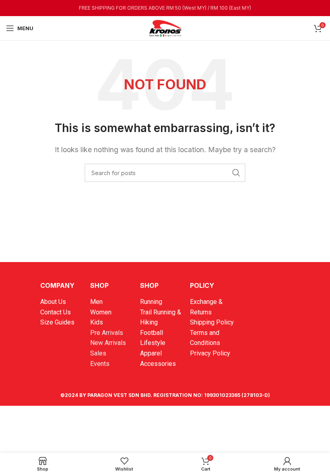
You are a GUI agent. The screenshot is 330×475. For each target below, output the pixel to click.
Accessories (158, 364)
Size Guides (57, 322)
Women (100, 312)
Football (151, 333)
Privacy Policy (210, 353)
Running (151, 302)
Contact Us (55, 312)
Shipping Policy (212, 322)
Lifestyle (152, 343)
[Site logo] (165, 27)
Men (96, 302)
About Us (53, 302)
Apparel (151, 353)
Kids (96, 322)
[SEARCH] (236, 172)
